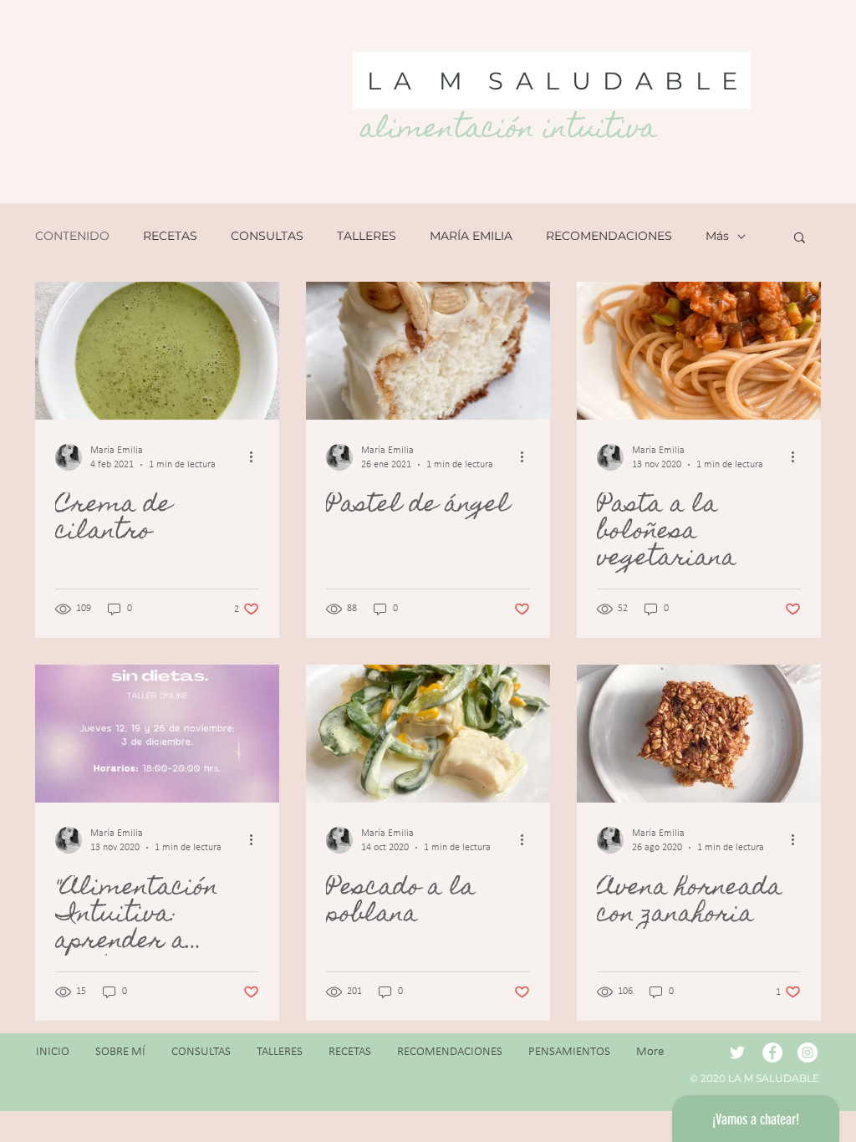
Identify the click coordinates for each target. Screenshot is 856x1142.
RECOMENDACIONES (609, 236)
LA (395, 80)
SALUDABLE (619, 80)
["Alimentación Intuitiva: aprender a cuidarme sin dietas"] (157, 734)
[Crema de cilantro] (157, 351)
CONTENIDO (72, 236)
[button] (800, 238)
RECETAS (170, 236)
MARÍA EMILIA (471, 236)
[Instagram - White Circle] (807, 1053)
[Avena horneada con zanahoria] (699, 734)
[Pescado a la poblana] (428, 734)
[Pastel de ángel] (428, 351)
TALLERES (366, 236)
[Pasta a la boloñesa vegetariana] (699, 351)
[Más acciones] (257, 457)
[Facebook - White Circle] (772, 1053)
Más (717, 236)
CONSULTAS (267, 236)
